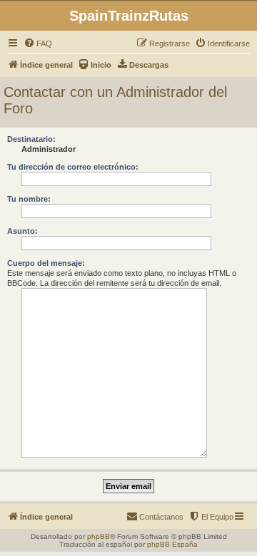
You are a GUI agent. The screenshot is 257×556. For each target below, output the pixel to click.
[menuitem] (38, 43)
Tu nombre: (29, 199)
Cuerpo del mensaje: (46, 263)
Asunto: (22, 231)
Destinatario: (31, 139)
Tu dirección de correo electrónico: (72, 167)
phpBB (98, 536)
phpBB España (172, 544)
